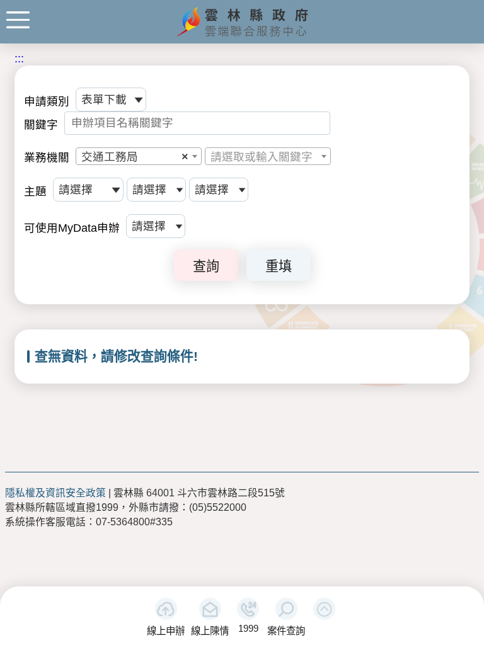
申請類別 (46, 101)
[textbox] (267, 157)
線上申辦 (166, 630)
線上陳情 (210, 630)
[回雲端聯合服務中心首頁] (242, 35)
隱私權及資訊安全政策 (55, 493)
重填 (278, 266)
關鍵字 (41, 124)
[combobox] (139, 156)
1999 (248, 628)
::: (19, 58)
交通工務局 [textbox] (134, 157)
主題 (35, 191)
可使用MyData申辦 (72, 228)
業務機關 (46, 157)
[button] (324, 609)
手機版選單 (18, 19)
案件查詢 (286, 630)
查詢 (206, 266)
